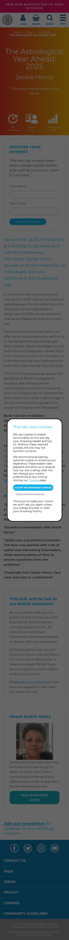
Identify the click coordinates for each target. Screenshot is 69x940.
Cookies (34, 480)
